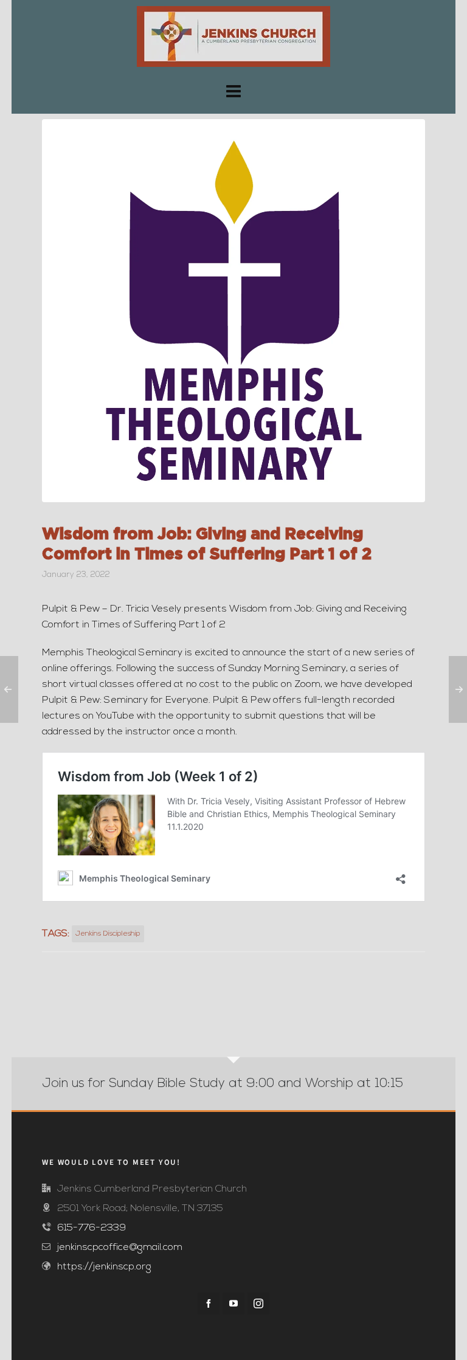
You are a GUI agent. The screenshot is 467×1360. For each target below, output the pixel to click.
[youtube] (233, 1303)
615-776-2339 (91, 1228)
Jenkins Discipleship (107, 933)
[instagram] (258, 1303)
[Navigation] (233, 93)
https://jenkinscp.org (104, 1267)
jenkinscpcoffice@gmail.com (119, 1247)
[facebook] (209, 1303)
